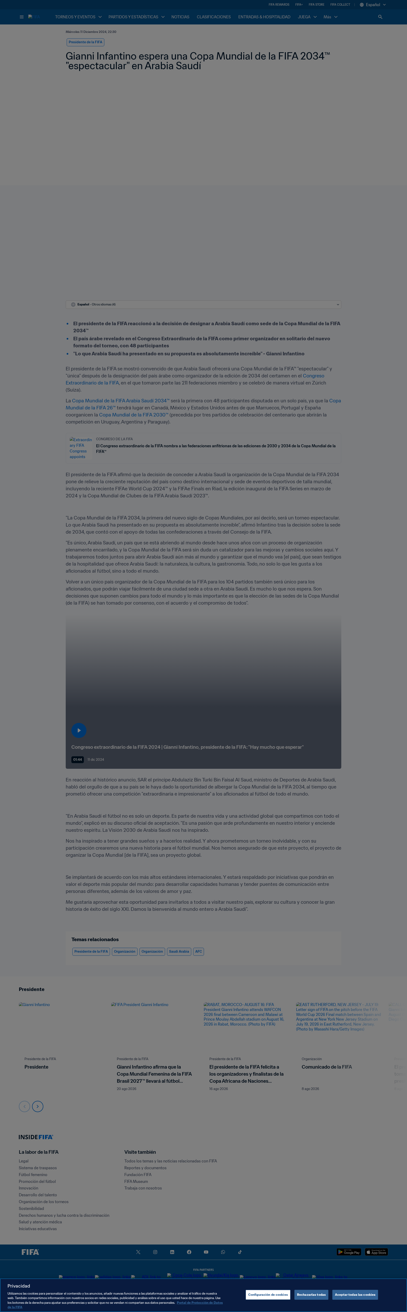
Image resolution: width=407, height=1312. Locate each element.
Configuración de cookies (268, 1295)
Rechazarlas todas (311, 1295)
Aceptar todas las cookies (355, 1295)
